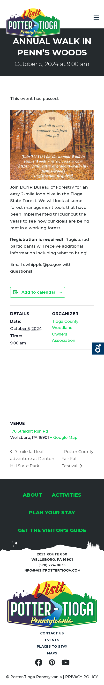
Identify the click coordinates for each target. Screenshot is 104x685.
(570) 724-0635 (52, 565)
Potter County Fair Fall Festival (77, 458)
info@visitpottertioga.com (52, 570)
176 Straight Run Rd (29, 431)
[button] (96, 18)
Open (98, 348)
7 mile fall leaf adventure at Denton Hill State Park (32, 458)
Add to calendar (38, 292)
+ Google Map (63, 437)
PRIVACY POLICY (81, 677)
